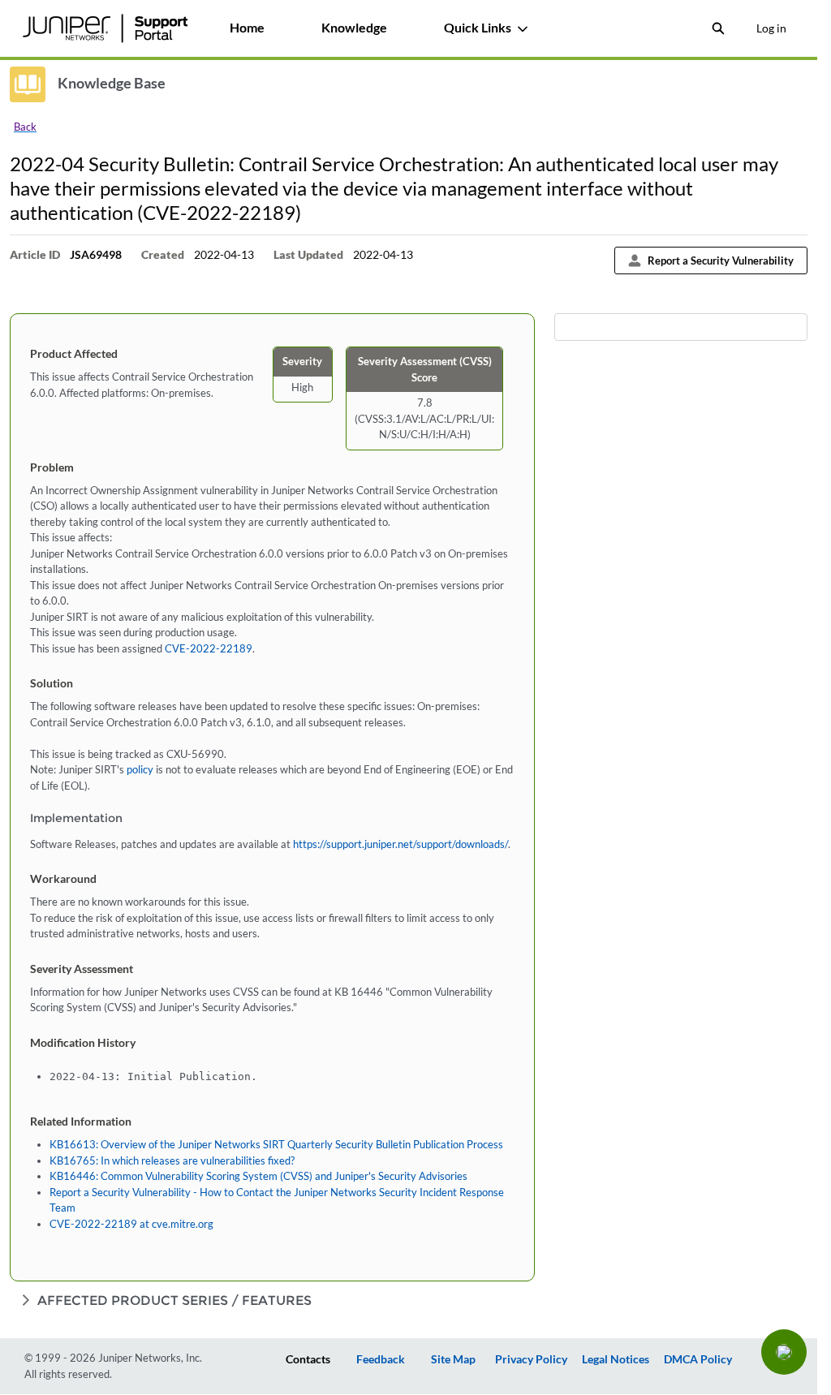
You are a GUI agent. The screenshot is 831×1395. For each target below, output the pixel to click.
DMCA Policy (698, 1359)
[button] (784, 1352)
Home (247, 27)
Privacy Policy (531, 1359)
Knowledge (354, 27)
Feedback (380, 1359)
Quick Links (477, 27)
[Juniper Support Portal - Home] (104, 28)
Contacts (308, 1359)
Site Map (453, 1359)
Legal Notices (615, 1359)
